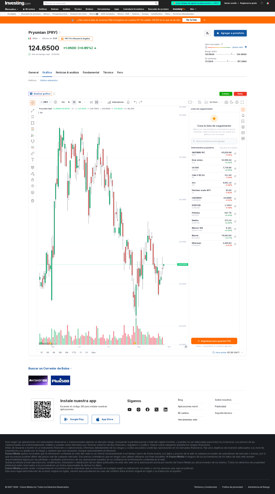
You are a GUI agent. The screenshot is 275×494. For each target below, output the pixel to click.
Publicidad (220, 406)
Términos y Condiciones (205, 487)
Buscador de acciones (158, 9)
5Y (86, 352)
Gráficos (32, 80)
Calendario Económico (133, 9)
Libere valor (237, 47)
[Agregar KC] (235, 176)
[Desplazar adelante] (117, 341)
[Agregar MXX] (235, 153)
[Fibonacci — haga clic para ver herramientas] (32, 129)
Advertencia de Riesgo (259, 487)
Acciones (11, 14)
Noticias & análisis (67, 72)
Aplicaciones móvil (188, 406)
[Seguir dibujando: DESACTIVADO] (32, 174)
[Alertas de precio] (128, 102)
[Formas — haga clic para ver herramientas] (32, 123)
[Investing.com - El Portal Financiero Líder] (18, 3)
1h (69, 102)
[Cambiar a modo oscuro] (231, 102)
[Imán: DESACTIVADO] (32, 167)
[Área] (91, 102)
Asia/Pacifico (156, 14)
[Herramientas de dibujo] (38, 227)
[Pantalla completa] (242, 102)
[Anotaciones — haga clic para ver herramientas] (32, 160)
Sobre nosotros (223, 399)
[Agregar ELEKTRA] (235, 221)
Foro (120, 72)
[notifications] (262, 3)
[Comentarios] (243, 132)
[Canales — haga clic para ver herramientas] (32, 117)
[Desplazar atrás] (113, 341)
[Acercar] (108, 341)
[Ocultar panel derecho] (188, 227)
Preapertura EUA (59, 14)
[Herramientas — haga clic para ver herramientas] (32, 153)
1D (74, 102)
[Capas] (32, 192)
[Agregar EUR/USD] (235, 206)
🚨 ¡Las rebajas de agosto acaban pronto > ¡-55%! (196, 3)
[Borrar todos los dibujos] (32, 201)
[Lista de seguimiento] (243, 109)
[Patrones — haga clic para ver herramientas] (32, 141)
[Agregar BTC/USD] (235, 236)
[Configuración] (186, 347)
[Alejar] (104, 341)
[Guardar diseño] (199, 102)
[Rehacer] (140, 102)
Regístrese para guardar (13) (216, 341)
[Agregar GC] (235, 184)
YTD (74, 352)
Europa (145, 14)
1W (47, 352)
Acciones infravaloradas (183, 14)
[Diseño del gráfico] (191, 102)
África (167, 14)
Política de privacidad (232, 487)
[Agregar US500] (235, 169)
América (135, 14)
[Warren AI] (243, 138)
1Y (81, 352)
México (47, 14)
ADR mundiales (108, 14)
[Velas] (96, 102)
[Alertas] (243, 115)
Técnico (108, 72)
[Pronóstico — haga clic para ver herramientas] (32, 147)
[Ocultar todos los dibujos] (32, 186)
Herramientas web (187, 419)
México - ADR (123, 14)
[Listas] (243, 121)
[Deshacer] (135, 102)
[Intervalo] (85, 102)
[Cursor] (32, 103)
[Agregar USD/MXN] (235, 199)
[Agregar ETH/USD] (235, 244)
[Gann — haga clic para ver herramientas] (32, 135)
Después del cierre (78, 14)
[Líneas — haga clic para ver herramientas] (32, 111)
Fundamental (91, 72)
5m (63, 102)
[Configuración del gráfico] (237, 102)
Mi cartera (183, 413)
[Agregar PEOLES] (235, 214)
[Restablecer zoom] (121, 341)
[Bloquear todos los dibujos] (32, 180)
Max (94, 352)
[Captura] (226, 102)
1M (79, 102)
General (33, 72)
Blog (180, 399)
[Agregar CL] (235, 191)
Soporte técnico (223, 413)
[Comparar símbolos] (55, 102)
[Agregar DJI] (235, 161)
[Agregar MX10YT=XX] (235, 229)
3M (60, 352)
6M (66, 352)
